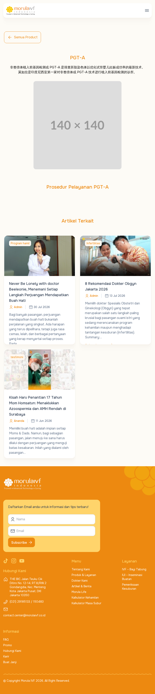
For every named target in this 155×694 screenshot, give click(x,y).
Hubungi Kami (12, 651)
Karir (6, 656)
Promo (7, 645)
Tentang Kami (81, 569)
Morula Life (79, 592)
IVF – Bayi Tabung (134, 569)
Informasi (11, 631)
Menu (76, 561)
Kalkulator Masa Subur (86, 603)
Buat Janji (10, 662)
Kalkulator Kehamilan (85, 597)
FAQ (6, 639)
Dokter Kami (80, 580)
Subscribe (19, 542)
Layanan (129, 561)
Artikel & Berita (81, 586)
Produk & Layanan (84, 575)
